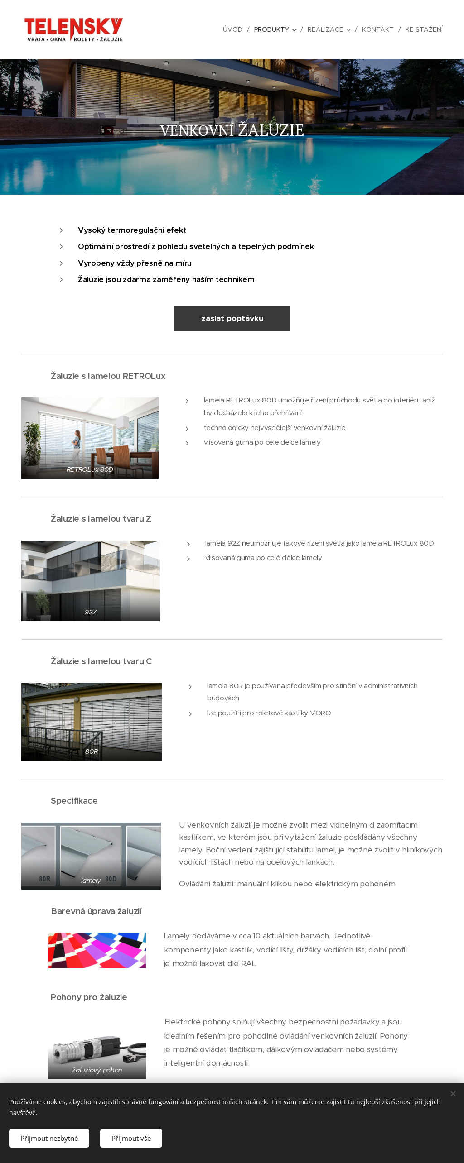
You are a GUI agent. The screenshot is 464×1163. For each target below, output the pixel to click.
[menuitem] (235, 29)
